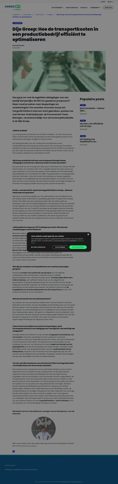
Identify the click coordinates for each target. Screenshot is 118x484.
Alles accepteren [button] (78, 247)
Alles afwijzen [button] (60, 247)
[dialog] (59, 242)
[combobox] (88, 234)
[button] (38, 247)
